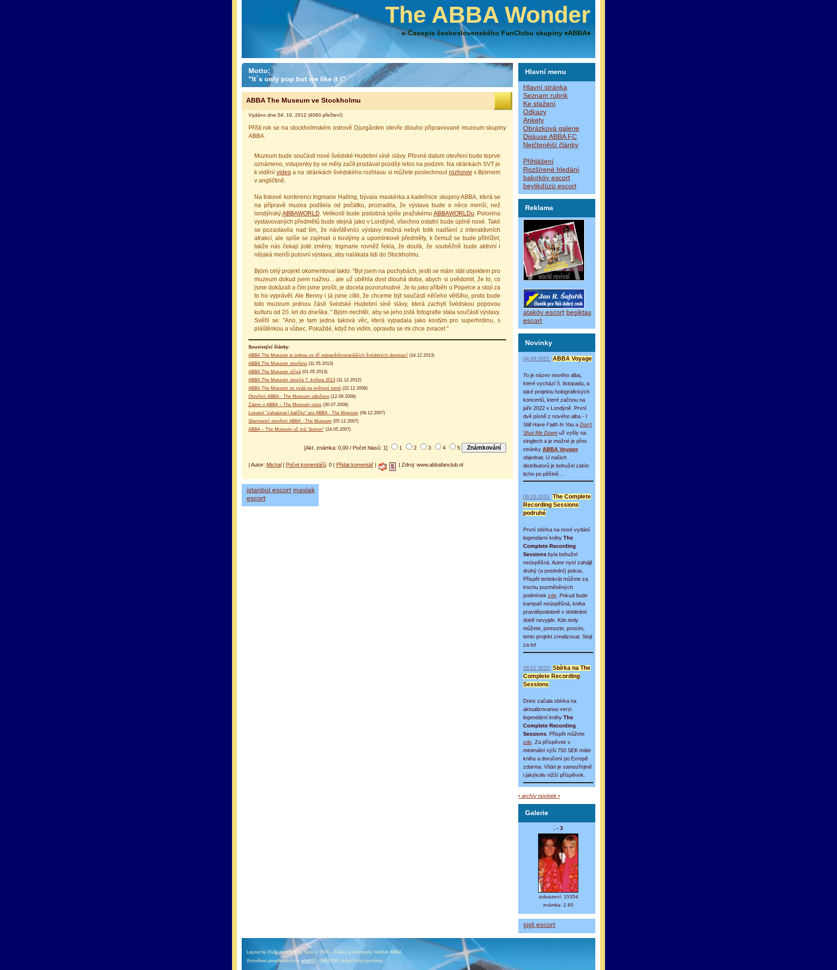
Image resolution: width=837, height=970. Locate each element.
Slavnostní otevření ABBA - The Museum (290, 421)
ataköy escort (543, 312)
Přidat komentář (354, 465)
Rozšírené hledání (551, 169)
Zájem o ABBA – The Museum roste (285, 404)
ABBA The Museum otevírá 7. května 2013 (291, 380)
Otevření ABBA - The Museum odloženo (288, 396)
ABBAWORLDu (454, 213)
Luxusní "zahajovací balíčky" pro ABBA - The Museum (303, 412)
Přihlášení (538, 161)
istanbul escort (269, 490)
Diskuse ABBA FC (550, 136)
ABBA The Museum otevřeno (277, 363)
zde (552, 595)
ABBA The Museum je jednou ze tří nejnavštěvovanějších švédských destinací (328, 355)
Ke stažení (539, 103)
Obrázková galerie (551, 128)
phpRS (308, 960)
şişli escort (539, 924)
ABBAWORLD (301, 213)
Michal (273, 465)
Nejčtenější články (550, 145)
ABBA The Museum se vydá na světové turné (294, 388)
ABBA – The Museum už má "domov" (286, 429)
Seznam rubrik (545, 95)
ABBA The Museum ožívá (274, 371)
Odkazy (534, 112)
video (284, 172)
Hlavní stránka (545, 87)
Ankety (533, 120)
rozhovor (460, 172)
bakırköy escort (546, 178)
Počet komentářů (306, 465)
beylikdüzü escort (549, 186)
